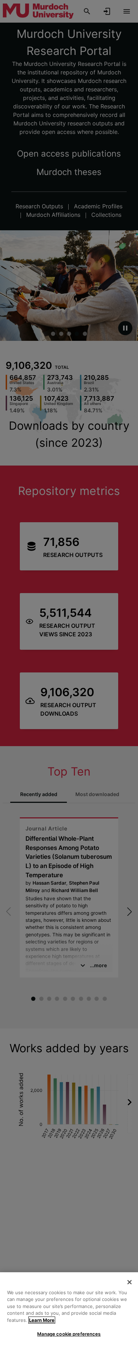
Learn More (41, 1320)
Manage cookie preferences (68, 1334)
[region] (69, 1309)
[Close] (129, 1282)
